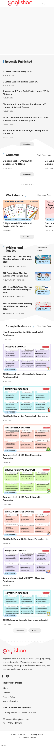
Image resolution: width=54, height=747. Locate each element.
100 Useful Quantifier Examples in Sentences (25, 416)
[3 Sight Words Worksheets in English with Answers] (21, 210)
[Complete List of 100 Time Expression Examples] (27, 438)
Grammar (12, 154)
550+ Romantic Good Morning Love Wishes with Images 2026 (17, 306)
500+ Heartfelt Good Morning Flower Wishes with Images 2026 (17, 290)
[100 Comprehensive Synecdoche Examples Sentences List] (27, 357)
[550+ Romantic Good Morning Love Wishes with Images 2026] (43, 306)
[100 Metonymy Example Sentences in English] (27, 603)
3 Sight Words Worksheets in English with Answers (18, 225)
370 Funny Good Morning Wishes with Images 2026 (15, 274)
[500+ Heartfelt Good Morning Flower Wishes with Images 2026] (43, 290)
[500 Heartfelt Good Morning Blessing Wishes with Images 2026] (43, 259)
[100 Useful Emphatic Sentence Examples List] (27, 522)
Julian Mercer (8, 313)
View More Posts (44, 154)
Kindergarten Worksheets (17, 219)
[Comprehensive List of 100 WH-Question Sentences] (27, 561)
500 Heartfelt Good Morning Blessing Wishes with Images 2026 (17, 259)
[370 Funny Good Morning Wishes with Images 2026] (43, 276)
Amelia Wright (9, 266)
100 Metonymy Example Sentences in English (25, 620)
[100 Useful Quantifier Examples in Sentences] (27, 399)
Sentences (10, 370)
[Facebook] (2, 676)
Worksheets (14, 195)
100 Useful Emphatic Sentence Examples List (26, 539)
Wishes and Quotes (14, 249)
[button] (5, 3)
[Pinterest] (7, 676)
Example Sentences (18, 326)
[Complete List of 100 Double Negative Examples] (27, 480)
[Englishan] (20, 3)
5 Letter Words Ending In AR (17, 71)
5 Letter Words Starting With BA (20, 81)
